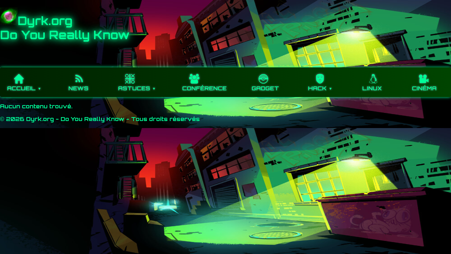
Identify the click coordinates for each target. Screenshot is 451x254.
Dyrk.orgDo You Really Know (65, 28)
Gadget (265, 88)
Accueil (21, 88)
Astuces (134, 88)
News (78, 88)
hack (317, 88)
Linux (372, 88)
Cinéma (424, 88)
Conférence (204, 88)
